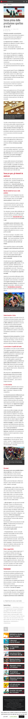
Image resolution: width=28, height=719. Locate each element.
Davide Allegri (7, 29)
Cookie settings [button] (13, 716)
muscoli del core (17, 216)
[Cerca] (26, 1)
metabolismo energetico (15, 286)
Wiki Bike (7, 30)
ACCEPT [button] (21, 716)
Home (5, 4)
